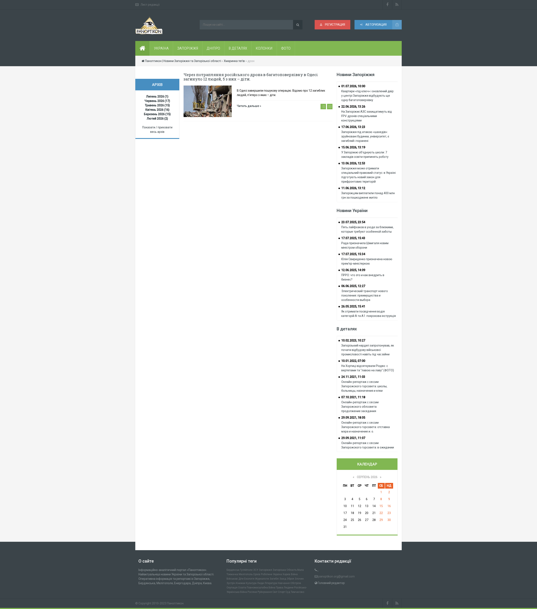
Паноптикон (175, 603)
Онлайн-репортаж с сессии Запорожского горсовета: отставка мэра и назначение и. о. (365, 427)
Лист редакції (150, 4)
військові (232, 578)
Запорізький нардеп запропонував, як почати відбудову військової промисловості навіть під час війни (367, 350)
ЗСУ (255, 569)
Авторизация (376, 24)
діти (241, 578)
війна (294, 574)
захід (282, 578)
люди (260, 583)
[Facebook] (387, 4)
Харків (286, 574)
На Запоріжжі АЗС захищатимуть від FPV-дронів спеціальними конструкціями (366, 116)
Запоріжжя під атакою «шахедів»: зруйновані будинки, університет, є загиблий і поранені (365, 136)
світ (274, 592)
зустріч (231, 583)
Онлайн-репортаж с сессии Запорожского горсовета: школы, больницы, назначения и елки (364, 386)
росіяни (252, 592)
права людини (284, 587)
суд (287, 592)
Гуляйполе (246, 569)
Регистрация (334, 24)
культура (251, 583)
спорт (281, 592)
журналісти (262, 578)
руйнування (265, 592)
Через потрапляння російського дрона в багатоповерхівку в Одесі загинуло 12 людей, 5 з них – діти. (251, 77)
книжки (240, 583)
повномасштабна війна (261, 587)
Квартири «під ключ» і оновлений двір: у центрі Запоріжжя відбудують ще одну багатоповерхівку (367, 96)
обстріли (295, 583)
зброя (290, 578)
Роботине (266, 574)
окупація (232, 587)
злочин (299, 578)
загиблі (274, 578)
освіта (242, 587)
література (271, 583)
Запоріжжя (265, 569)
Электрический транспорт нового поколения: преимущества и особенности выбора (364, 295)
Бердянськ (233, 569)
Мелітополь (246, 574)
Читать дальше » (249, 106)
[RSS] (397, 4)
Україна (277, 574)
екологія (249, 578)
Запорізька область (285, 569)
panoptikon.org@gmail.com (336, 576)
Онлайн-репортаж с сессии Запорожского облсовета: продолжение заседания (360, 407)
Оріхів (256, 574)
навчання (284, 583)
